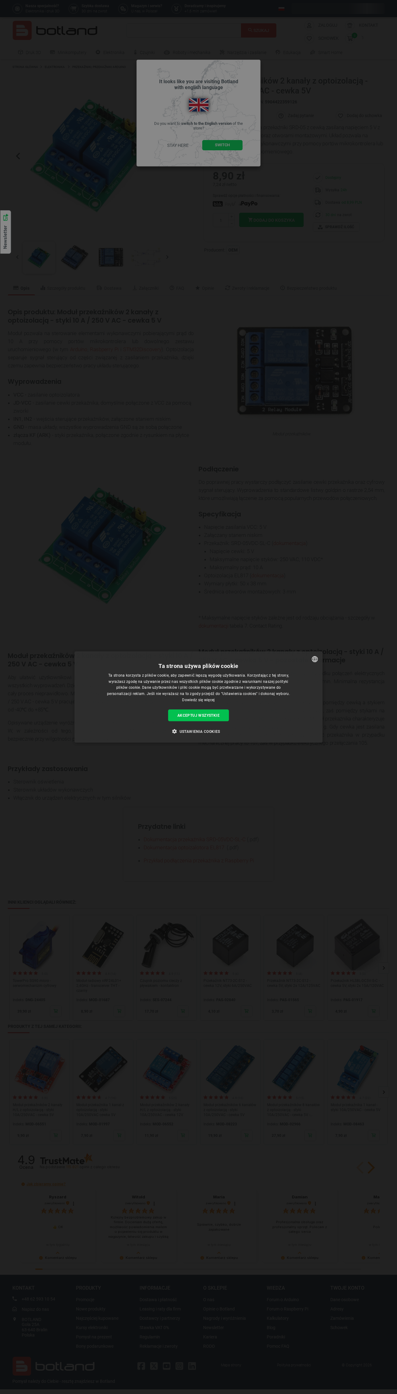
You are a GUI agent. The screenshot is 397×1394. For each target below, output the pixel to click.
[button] (198, 731)
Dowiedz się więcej (198, 700)
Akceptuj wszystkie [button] (198, 715)
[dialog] (198, 697)
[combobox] (315, 659)
